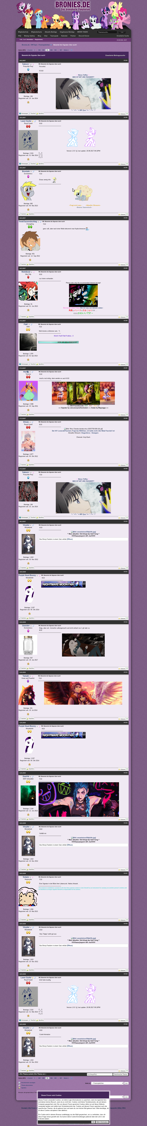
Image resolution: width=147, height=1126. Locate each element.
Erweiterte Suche (123, 36)
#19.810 (125, 521)
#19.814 (125, 722)
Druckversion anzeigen (28, 1082)
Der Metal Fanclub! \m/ (107, 431)
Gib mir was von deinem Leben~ (91, 308)
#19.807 (125, 368)
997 (61, 50)
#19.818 (125, 923)
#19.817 (125, 873)
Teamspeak (54, 36)
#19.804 (125, 217)
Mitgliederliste (23, 32)
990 (43, 50)
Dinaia (26, 422)
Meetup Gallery (29, 36)
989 (39, 50)
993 (55, 50)
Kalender (64, 36)
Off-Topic (34, 45)
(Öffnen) (70, 539)
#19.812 (125, 622)
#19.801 (125, 60)
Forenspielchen (44, 45)
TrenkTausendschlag (28, 222)
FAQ (19, 36)
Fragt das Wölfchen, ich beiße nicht (84, 431)
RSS (124, 1108)
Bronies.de (26, 45)
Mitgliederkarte (36, 32)
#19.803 (125, 167)
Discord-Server (84, 36)
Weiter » (66, 50)
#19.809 (125, 468)
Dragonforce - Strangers (89, 433)
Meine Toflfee (83, 75)
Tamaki (26, 676)
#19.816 (125, 823)
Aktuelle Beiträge (51, 32)
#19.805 (125, 268)
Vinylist (26, 525)
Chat (45, 36)
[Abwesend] (33, 121)
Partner (73, 36)
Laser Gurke (26, 121)
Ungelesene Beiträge (67, 32)
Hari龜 (26, 372)
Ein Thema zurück (26, 1074)
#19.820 (125, 1024)
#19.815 (125, 772)
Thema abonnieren (27, 1085)
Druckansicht (111, 1108)
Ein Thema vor (39, 1074)
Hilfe (119, 1108)
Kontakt (24, 1108)
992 (51, 50)
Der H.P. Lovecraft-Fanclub (61, 431)
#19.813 (125, 672)
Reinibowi (26, 272)
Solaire (26, 877)
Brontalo (26, 171)
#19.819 (125, 974)
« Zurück (29, 50)
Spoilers (23, 1087)
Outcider (26, 626)
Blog (39, 36)
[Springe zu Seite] (71, 50)
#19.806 (125, 320)
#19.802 (125, 117)
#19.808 (125, 418)
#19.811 (125, 571)
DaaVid (26, 776)
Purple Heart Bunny (27, 575)
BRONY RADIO (82, 32)
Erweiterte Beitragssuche (115, 55)
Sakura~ (26, 64)
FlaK (26, 324)
